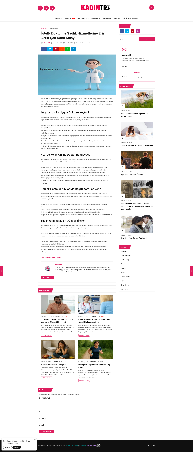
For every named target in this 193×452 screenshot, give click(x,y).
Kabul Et (16, 447)
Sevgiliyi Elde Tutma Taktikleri (134, 238)
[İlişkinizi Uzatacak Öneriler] (137, 160)
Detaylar (7, 447)
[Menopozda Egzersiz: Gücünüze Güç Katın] (95, 349)
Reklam (117, 18)
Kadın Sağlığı (125, 259)
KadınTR (47, 43)
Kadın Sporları (125, 285)
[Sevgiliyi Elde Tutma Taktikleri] (137, 223)
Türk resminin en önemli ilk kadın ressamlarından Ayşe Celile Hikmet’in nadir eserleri (137, 206)
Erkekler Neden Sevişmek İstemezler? (137, 145)
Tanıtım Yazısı (91, 446)
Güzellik (123, 264)
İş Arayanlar (124, 289)
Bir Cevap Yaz (47, 277)
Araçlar (68, 18)
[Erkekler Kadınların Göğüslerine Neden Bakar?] (137, 99)
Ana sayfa (58, 18)
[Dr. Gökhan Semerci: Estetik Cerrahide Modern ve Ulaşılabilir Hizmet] (58, 304)
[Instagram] (46, 8)
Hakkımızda (95, 18)
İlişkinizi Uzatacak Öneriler (132, 174)
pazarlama (82, 446)
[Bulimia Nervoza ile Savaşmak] (58, 349)
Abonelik (136, 73)
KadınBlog (124, 251)
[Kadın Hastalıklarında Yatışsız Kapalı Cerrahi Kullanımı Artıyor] (95, 304)
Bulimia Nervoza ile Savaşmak (53, 365)
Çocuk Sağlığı (125, 276)
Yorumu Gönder (47, 431)
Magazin (123, 268)
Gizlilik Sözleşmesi (130, 18)
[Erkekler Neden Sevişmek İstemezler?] (137, 131)
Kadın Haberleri (126, 255)
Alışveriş (123, 281)
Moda (123, 272)
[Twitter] (52, 8)
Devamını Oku (46, 335)
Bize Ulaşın (107, 18)
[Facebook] (40, 8)
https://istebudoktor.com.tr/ (51, 257)
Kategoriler (83, 18)
